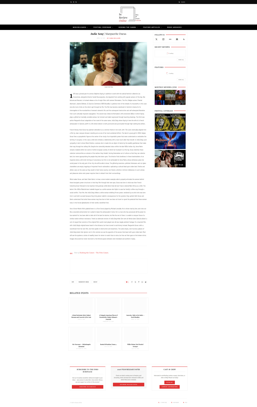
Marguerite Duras (84, 282)
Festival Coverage (102, 27)
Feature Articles (151, 27)
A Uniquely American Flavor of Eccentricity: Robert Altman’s (108, 317)
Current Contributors (170, 386)
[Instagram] (163, 39)
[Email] (142, 281)
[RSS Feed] (184, 39)
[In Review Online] (128, 15)
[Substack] (177, 39)
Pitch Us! (169, 382)
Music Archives (174, 27)
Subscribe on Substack (87, 386)
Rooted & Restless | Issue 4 (108, 344)
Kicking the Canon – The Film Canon (94, 253)
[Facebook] (131, 281)
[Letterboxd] (170, 39)
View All (181, 59)
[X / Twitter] (156, 39)
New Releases (79, 27)
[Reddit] (145, 281)
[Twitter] (135, 281)
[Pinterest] (138, 281)
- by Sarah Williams (113, 38)
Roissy (95, 282)
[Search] (179, 2)
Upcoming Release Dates (128, 384)
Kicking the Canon (127, 27)
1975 (73, 282)
